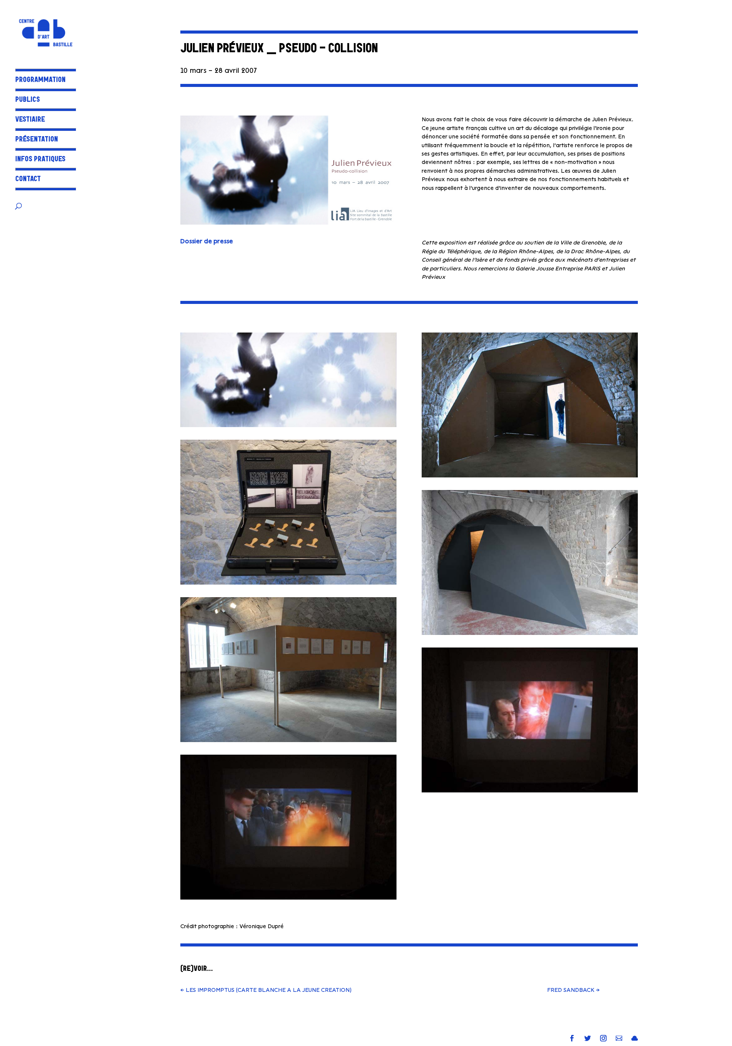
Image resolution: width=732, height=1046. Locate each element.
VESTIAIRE (30, 120)
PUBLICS (27, 100)
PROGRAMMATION (40, 80)
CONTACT (28, 180)
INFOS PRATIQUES (40, 160)
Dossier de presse (206, 241)
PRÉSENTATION (36, 140)
